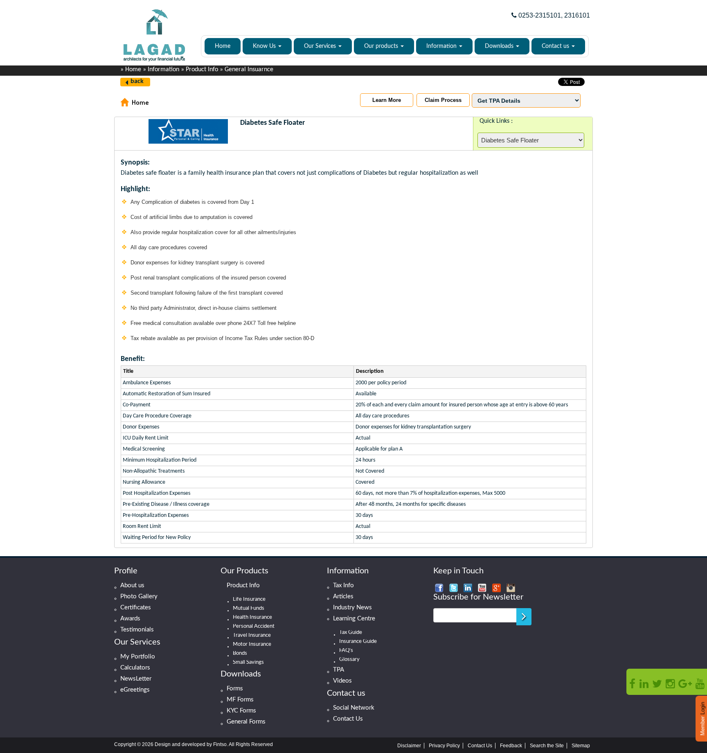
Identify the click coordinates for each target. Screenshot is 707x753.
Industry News (352, 607)
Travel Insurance (252, 635)
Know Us (265, 46)
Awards (130, 618)
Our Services (321, 46)
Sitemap (581, 745)
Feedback (511, 745)
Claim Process (443, 100)
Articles (343, 596)
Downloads (500, 46)
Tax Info (343, 585)
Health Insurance (252, 617)
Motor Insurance (252, 644)
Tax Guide (350, 632)
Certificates (135, 607)
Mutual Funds (248, 608)
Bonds (240, 653)
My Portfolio (137, 657)
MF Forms (240, 700)
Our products (382, 46)
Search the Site (547, 745)
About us (132, 585)
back (137, 81)
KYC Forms (241, 711)
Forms (235, 688)
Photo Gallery (139, 596)
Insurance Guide (358, 641)
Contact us (556, 46)
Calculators (135, 668)
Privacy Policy (444, 745)
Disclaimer (409, 745)
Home (222, 46)
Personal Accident (254, 626)
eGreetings (135, 690)
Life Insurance (249, 599)
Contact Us (348, 719)
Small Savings (248, 662)
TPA (338, 670)
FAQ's (346, 650)
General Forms (246, 722)
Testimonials (137, 630)
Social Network (353, 708)
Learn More (386, 100)
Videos (342, 681)
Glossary (349, 659)
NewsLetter (135, 679)
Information (442, 46)
